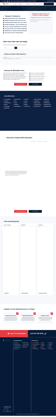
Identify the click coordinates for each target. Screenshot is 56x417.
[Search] (15, 48)
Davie (15, 101)
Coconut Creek (27, 106)
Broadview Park (37, 106)
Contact (20, 414)
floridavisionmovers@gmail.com (20, 1)
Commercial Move (17, 344)
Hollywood (6, 101)
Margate (26, 104)
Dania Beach (46, 101)
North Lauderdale (37, 99)
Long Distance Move (17, 345)
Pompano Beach (17, 99)
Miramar (6, 104)
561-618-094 (51, 1)
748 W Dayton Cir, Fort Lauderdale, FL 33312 (7, 407)
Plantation (16, 104)
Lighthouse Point (47, 104)
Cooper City (46, 99)
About (18, 414)
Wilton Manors (47, 103)
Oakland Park (36, 101)
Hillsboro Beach (37, 103)
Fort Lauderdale (7, 99)
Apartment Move (26, 345)
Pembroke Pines (7, 103)
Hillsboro (42, 345)
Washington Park (47, 106)
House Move (16, 348)
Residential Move (26, 342)
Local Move (16, 342)
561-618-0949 (35, 84)
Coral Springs (6, 106)
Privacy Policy (29, 414)
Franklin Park (6, 108)
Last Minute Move (17, 347)
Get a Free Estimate (20, 84)
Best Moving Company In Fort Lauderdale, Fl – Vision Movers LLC (39, 20)
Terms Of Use (24, 414)
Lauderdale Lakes (37, 104)
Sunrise (15, 103)
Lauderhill (26, 99)
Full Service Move (26, 344)
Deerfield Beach (17, 106)
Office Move (25, 347)
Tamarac (26, 101)
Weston (25, 103)
